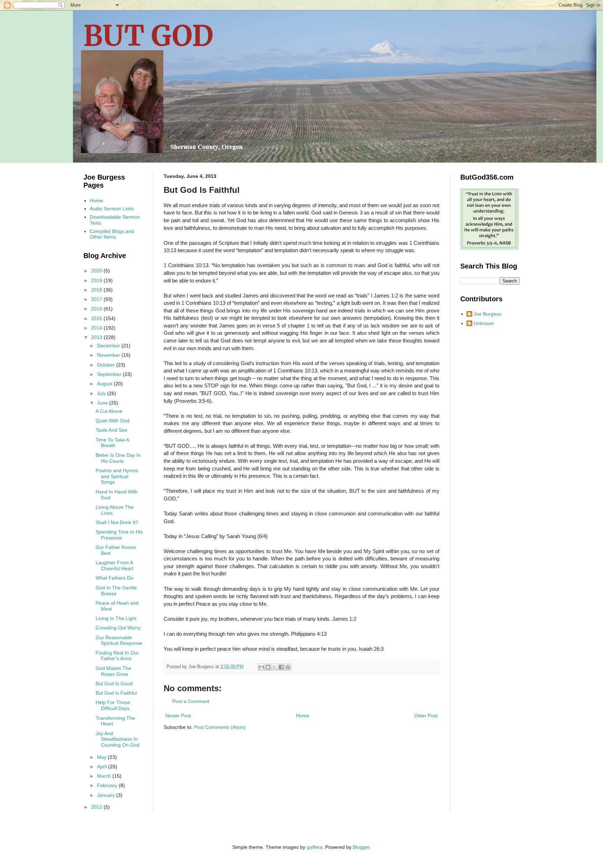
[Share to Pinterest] (287, 667)
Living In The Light (116, 618)
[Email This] (261, 667)
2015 (97, 318)
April (102, 766)
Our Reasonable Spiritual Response (119, 640)
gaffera (314, 847)
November (109, 355)
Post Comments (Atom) (220, 727)
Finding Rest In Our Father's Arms (117, 656)
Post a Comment (190, 701)
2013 (97, 337)
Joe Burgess (487, 314)
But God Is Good (114, 683)
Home (302, 715)
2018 (97, 290)
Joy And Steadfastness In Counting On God (118, 739)
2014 (97, 328)
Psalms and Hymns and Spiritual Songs (117, 476)
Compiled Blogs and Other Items (112, 234)
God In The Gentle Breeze (116, 590)
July (102, 393)
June (103, 403)
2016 (97, 308)
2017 (97, 299)
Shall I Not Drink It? (117, 522)
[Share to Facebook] (281, 667)
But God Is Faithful (116, 693)
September (110, 374)
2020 (97, 270)
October (106, 365)
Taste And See (111, 430)
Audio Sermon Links (112, 208)
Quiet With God (112, 420)
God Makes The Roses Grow (113, 671)
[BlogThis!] (268, 667)
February (108, 785)
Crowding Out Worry (118, 627)
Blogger (361, 847)
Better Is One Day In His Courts (118, 458)
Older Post (426, 715)
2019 (97, 280)
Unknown (484, 323)
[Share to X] (274, 667)
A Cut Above (109, 411)
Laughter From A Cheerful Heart (114, 565)
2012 (97, 807)
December (109, 345)
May (102, 757)
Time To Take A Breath (112, 442)
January (106, 795)
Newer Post (178, 715)
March (104, 776)
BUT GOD (148, 35)
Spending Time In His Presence (119, 535)
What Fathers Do (114, 578)
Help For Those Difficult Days (113, 705)
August (105, 383)
